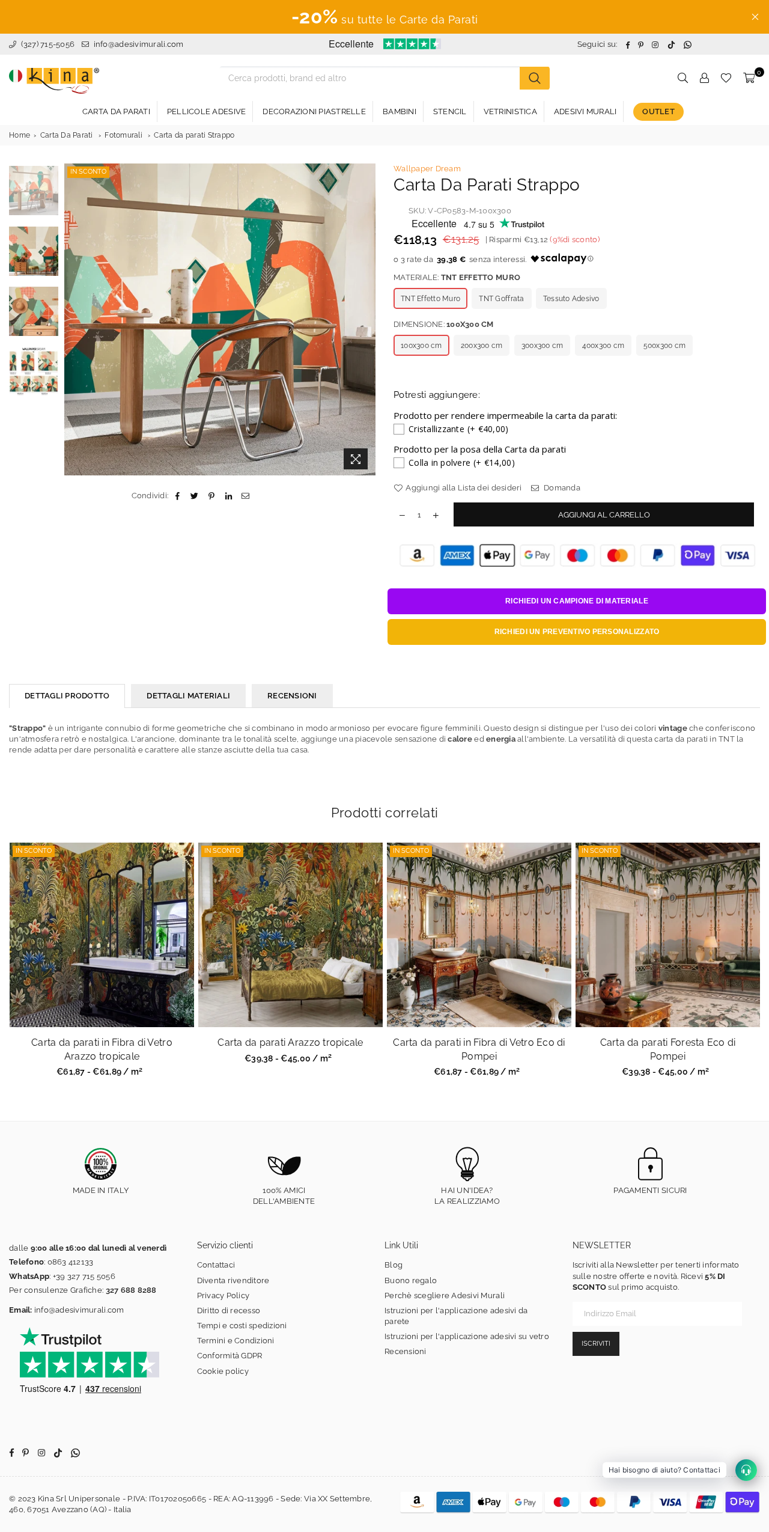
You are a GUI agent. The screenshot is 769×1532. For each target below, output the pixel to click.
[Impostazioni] (704, 78)
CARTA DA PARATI (116, 111)
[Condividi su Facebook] (177, 495)
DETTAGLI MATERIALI (188, 695)
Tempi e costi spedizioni (242, 1325)
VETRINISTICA (510, 111)
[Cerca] (535, 78)
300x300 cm (542, 345)
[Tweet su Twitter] (194, 495)
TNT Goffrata (501, 298)
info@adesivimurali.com (139, 44)
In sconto (88, 171)
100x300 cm (421, 345)
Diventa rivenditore (233, 1280)
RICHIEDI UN (576, 601)
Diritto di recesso (229, 1310)
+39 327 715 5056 (84, 1276)
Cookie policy (223, 1371)
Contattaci (216, 1264)
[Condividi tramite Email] (245, 495)
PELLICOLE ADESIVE (206, 111)
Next (364, 319)
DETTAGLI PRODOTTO (67, 695)
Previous (74, 319)
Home (19, 135)
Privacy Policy (223, 1295)
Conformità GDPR (230, 1355)
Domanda (561, 487)
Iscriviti (596, 1343)
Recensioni (405, 1351)
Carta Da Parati (66, 135)
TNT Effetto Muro (430, 298)
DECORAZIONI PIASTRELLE (314, 111)
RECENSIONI (292, 695)
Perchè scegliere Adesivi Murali (444, 1295)
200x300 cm (482, 345)
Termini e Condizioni (236, 1340)
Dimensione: (444, 324)
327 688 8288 (131, 1290)
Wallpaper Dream (427, 168)
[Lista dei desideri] (726, 78)
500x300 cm (664, 345)
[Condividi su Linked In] (228, 495)
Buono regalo (410, 1280)
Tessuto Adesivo (571, 298)
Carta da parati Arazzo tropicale (290, 1042)
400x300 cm (603, 345)
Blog (393, 1264)
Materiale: (457, 277)
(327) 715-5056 (46, 44)
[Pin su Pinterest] (211, 495)
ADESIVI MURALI (585, 111)
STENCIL (450, 111)
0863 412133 (70, 1261)
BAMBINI (399, 111)
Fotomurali (123, 135)
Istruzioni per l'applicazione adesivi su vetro (466, 1336)
